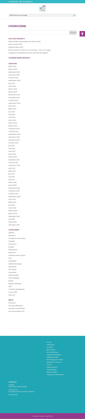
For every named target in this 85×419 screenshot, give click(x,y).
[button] (82, 33)
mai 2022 (11, 148)
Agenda (11, 232)
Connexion (12, 303)
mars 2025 (12, 86)
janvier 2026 (12, 69)
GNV (10, 258)
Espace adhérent (52, 367)
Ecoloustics (12, 244)
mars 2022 (12, 154)
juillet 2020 (12, 202)
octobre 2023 (13, 131)
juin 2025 (11, 83)
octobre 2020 (13, 193)
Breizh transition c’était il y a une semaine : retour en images (29, 50)
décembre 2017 (13, 225)
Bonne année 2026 (15, 44)
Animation (12, 235)
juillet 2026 (12, 66)
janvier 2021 (12, 185)
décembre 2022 (14, 137)
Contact (49, 364)
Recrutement (51, 349)
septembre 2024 (14, 103)
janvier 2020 (12, 213)
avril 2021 (11, 179)
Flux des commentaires (16, 308)
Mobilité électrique (15, 264)
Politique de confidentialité (55, 374)
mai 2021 (11, 177)
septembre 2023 (14, 134)
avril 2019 (11, 219)
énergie (11, 247)
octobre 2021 (13, 162)
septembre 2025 (14, 80)
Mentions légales (52, 372)
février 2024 (12, 123)
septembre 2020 (14, 196)
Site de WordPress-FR (16, 311)
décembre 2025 (14, 72)
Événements (12, 249)
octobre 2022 (13, 143)
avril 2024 (11, 117)
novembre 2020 (14, 191)
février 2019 (12, 222)
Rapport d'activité (14, 283)
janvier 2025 (12, 92)
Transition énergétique (16, 289)
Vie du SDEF (12, 292)
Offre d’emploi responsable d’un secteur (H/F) (24, 41)
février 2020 (12, 210)
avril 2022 (11, 151)
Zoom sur (11, 295)
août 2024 (12, 106)
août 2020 (12, 199)
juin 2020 (11, 205)
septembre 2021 (14, 165)
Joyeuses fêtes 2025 (15, 47)
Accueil (49, 342)
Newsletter (12, 266)
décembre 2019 (13, 216)
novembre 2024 (14, 97)
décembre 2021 (13, 160)
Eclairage (11, 241)
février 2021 (12, 182)
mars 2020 (12, 208)
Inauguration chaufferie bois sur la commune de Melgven (28, 53)
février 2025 (12, 89)
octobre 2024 (13, 100)
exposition (12, 252)
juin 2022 (11, 145)
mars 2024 (12, 120)
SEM (10, 286)
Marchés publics (51, 369)
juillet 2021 (12, 171)
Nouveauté (12, 272)
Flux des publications (15, 305)
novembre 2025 (14, 75)
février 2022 (12, 157)
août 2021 (11, 168)
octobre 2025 (13, 77)
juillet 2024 (12, 109)
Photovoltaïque (13, 278)
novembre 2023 (14, 128)
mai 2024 (11, 114)
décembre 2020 (14, 188)
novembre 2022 (14, 140)
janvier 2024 (12, 126)
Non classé (12, 269)
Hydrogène (12, 261)
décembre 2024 (14, 94)
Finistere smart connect (16, 255)
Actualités (50, 347)
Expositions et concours (54, 362)
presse (10, 281)
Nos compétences (52, 352)
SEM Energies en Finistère (55, 359)
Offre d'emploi (13, 275)
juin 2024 (11, 111)
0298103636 (14, 1)
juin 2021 (11, 174)
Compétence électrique (16, 238)
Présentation (51, 345)
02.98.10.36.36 (13, 394)
